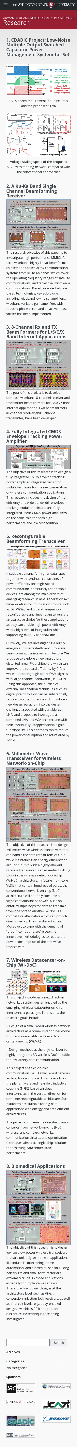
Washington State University (38, 5)
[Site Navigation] (10, 5)
